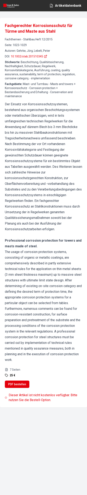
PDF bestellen (17, 384)
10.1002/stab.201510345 (27, 56)
